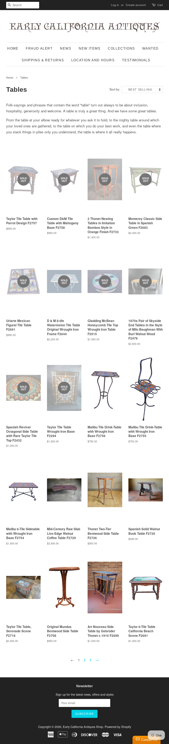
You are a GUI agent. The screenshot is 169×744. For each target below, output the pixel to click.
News (65, 48)
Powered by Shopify (118, 726)
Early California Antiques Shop (83, 726)
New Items (89, 48)
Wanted (150, 48)
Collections (121, 48)
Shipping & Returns (43, 60)
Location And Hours (93, 60)
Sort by (114, 89)
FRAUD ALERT (39, 48)
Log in (115, 5)
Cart (160, 5)
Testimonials (136, 60)
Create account (136, 5)
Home (12, 48)
